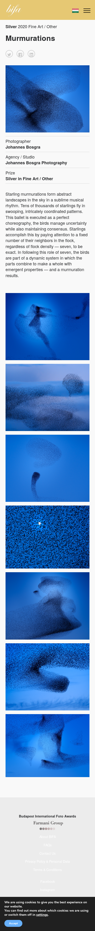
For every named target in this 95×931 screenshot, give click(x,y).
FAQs (48, 845)
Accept (13, 923)
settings (42, 915)
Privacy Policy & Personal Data (47, 861)
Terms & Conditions (47, 869)
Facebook (47, 881)
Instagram (47, 889)
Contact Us (47, 853)
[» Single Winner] (13, 10)
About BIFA (47, 836)
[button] (9, 53)
